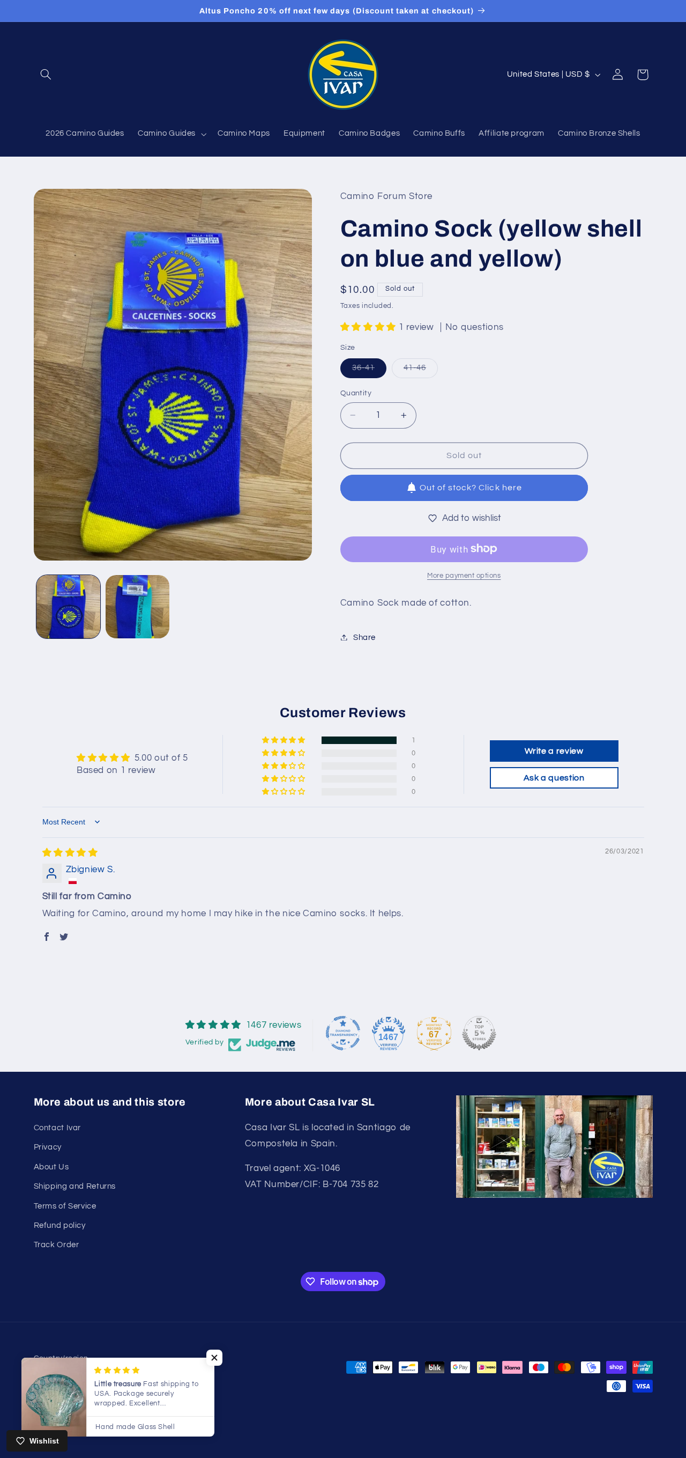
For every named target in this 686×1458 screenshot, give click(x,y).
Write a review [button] (554, 751)
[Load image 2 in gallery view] (137, 607)
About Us (51, 1167)
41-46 (421, 370)
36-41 (369, 370)
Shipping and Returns (75, 1186)
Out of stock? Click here (471, 487)
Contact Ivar (57, 1128)
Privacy (48, 1147)
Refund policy (60, 1225)
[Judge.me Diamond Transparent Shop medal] (343, 1033)
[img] (70, 853)
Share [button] (364, 637)
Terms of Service (65, 1206)
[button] (46, 74)
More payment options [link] (464, 575)
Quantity (355, 393)
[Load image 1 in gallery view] (68, 607)
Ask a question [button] (554, 778)
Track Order (56, 1245)
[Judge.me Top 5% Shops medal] (479, 1033)
